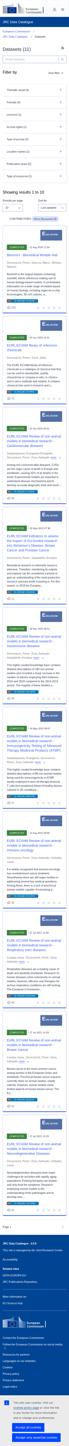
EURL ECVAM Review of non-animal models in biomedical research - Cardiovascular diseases (34, 441)
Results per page (13, 200)
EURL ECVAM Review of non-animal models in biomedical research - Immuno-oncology (34, 845)
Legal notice (10, 1386)
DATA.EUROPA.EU (14, 1275)
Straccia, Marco (40, 262)
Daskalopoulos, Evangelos (23, 758)
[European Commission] (26, 8)
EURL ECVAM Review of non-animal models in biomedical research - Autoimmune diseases (34, 641)
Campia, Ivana (15, 957)
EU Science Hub (13, 1303)
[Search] (62, 59)
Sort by (42, 200)
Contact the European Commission (23, 1337)
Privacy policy (11, 1373)
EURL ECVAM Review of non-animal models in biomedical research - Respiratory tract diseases (34, 945)
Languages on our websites (19, 1361)
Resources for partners (16, 1354)
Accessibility (10, 1259)
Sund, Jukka (38, 357)
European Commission (16, 31)
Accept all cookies (28, 1427)
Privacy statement (13, 1380)
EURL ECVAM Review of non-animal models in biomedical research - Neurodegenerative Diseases (34, 1148)
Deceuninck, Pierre (18, 262)
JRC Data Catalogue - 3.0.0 (20, 1243)
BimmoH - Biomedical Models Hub (32, 255)
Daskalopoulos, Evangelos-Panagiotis (29, 453)
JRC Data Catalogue (15, 36)
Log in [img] (54, 10)
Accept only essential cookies (36, 1437)
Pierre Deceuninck (43, 219)
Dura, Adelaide (40, 457)
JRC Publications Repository (20, 1281)
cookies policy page (26, 1407)
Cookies (8, 1367)
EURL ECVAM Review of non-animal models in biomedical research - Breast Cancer (34, 1045)
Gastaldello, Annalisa (44, 557)
